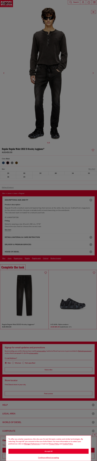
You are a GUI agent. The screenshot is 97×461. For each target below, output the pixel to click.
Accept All (48, 451)
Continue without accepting (48, 458)
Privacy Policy (54, 444)
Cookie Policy (68, 444)
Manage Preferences (32, 444)
